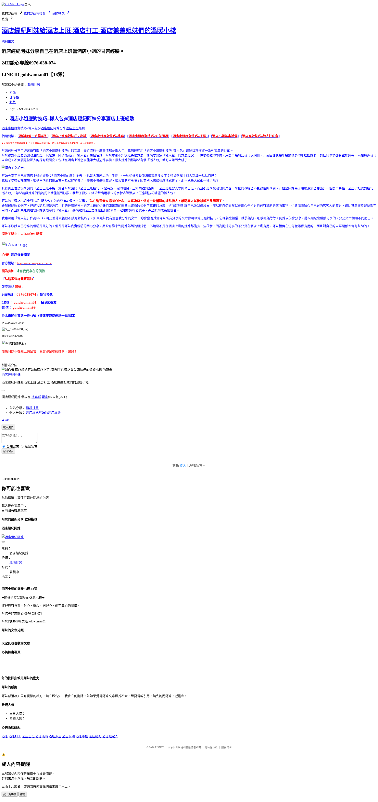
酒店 (5, 736)
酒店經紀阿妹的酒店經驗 (43, 412)
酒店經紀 (47, 128)
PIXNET (159, 747)
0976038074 (26, 294)
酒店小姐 (8, 128)
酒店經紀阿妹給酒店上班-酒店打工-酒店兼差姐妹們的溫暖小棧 (89, 30)
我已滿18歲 (9, 794)
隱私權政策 (211, 747)
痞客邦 (36, 397)
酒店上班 (72, 128)
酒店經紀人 (110, 736)
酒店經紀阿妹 (11, 374)
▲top (5, 419)
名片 (12, 102)
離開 (22, 794)
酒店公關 (68, 736)
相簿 (12, 92)
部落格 (14, 97)
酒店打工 (15, 736)
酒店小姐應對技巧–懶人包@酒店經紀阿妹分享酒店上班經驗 (71, 118)
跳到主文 (8, 41)
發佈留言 (8, 451)
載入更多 (8, 427)
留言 (45, 397)
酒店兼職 (41, 736)
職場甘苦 (34, 84)
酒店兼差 (55, 736)
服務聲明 (226, 747)
